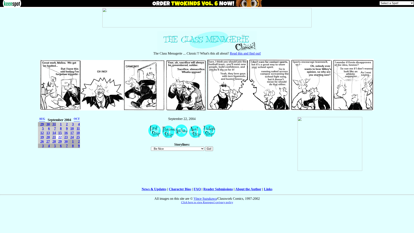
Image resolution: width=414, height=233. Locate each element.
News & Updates (154, 189)
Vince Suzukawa (205, 198)
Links (268, 189)
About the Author (248, 189)
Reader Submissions (218, 189)
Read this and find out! (245, 53)
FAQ (197, 189)
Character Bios (180, 189)
